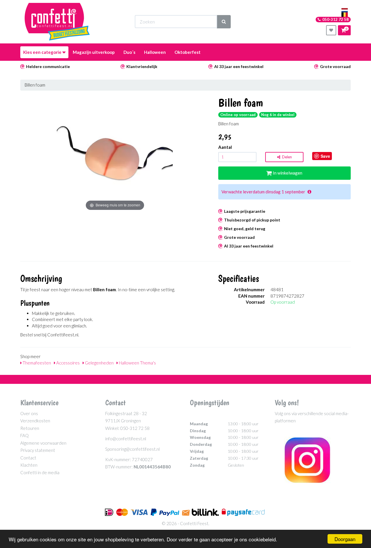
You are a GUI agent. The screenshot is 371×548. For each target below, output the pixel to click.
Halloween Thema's (137, 362)
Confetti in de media (39, 472)
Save (325, 156)
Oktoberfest (187, 52)
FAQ (24, 435)
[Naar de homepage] (57, 21)
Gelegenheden (99, 362)
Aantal (225, 147)
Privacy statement (37, 450)
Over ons (29, 413)
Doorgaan (344, 538)
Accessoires (67, 362)
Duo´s (129, 52)
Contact (28, 457)
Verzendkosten (35, 420)
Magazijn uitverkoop (94, 52)
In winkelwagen (287, 172)
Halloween (155, 52)
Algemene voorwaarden (43, 443)
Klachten (28, 465)
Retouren (29, 428)
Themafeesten (36, 362)
